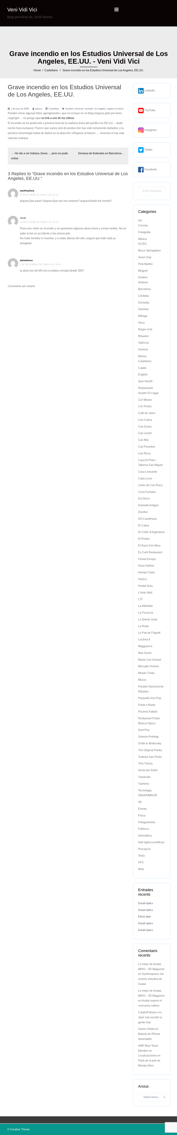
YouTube (149, 110)
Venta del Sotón (148, 770)
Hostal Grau (145, 585)
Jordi (23, 218)
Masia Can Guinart (149, 659)
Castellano (51, 70)
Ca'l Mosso (145, 399)
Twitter (148, 149)
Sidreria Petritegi (148, 736)
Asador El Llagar (148, 393)
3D (140, 802)
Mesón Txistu (146, 673)
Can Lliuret (145, 433)
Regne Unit (145, 329)
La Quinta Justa (147, 619)
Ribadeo (143, 336)
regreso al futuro (115, 108)
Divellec (143, 512)
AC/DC (142, 243)
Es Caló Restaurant (150, 552)
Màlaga (142, 315)
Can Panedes (146, 446)
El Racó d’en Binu (149, 545)
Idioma (142, 356)
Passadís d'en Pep (149, 698)
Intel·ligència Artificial (151, 842)
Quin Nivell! (145, 381)
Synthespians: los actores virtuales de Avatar (151, 978)
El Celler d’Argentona (151, 532)
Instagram (150, 129)
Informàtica (145, 835)
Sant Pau (144, 729)
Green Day (144, 257)
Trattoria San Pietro (150, 756)
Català (142, 367)
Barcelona (144, 289)
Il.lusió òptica (145, 903)
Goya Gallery (146, 565)
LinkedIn (149, 90)
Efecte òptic (144, 916)
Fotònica (143, 828)
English (142, 374)
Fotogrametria (146, 822)
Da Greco (144, 498)
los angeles (100, 108)
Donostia (143, 302)
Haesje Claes (146, 572)
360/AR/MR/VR (147, 795)
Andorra (143, 282)
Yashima (143, 783)
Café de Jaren (146, 413)
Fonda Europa (147, 559)
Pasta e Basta (146, 704)
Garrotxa (143, 309)
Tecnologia (145, 790)
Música (142, 238)
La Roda (143, 626)
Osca (141, 322)
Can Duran (145, 426)
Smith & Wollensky (149, 743)
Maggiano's (145, 646)
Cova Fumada (147, 491)
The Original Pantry (150, 750)
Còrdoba (143, 295)
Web (141, 869)
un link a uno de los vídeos (57, 118)
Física (142, 815)
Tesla (141, 855)
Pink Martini (145, 264)
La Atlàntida (145, 605)
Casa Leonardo (147, 471)
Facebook (150, 169)
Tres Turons (145, 763)
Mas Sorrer (145, 652)
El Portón (144, 538)
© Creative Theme (18, 1129)
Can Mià (143, 439)
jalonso (38, 108)
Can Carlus (145, 419)
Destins (142, 277)
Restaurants (145, 388)
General (143, 349)
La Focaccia (145, 612)
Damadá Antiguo (148, 505)
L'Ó (140, 599)
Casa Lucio (145, 478)
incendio (89, 108)
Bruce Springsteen (149, 250)
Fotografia (144, 232)
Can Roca (144, 453)
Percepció (144, 849)
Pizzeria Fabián (147, 711)
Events (142, 808)
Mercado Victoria (148, 666)
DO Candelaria (147, 518)
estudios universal (74, 108)
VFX (141, 862)
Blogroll (143, 270)
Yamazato (144, 776)
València (143, 342)
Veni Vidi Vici (22, 9)
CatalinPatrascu (148, 1012)
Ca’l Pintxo (145, 406)
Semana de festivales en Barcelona (100, 153)
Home (37, 70)
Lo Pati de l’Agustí (149, 632)
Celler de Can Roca (150, 485)
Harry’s (142, 579)
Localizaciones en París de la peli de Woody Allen (149, 1060)
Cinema (143, 225)
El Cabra (143, 525)
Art (140, 220)
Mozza (142, 679)
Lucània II (144, 639)
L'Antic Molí (145, 592)
